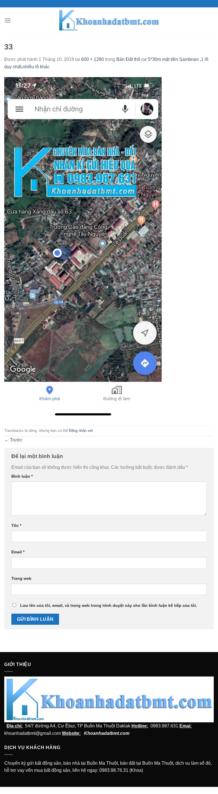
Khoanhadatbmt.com (106, 733)
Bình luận (22, 476)
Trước (13, 440)
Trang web (21, 578)
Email (17, 552)
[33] (84, 247)
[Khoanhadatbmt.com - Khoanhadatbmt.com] (109, 20)
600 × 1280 (92, 59)
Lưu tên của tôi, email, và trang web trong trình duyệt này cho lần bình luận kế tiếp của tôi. (108, 605)
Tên (16, 525)
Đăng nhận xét (81, 430)
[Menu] (7, 20)
